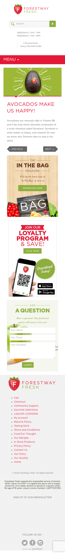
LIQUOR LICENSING (26, 414)
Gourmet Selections (26, 410)
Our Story (20, 454)
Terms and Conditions (27, 430)
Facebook (32, 543)
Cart (16, 398)
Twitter (25, 543)
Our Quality (21, 458)
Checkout (19, 402)
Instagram (40, 543)
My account (21, 418)
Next (49, 149)
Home (17, 462)
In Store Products (24, 442)
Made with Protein (32, 549)
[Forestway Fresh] (31, 9)
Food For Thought (25, 434)
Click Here (32, 251)
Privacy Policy (22, 446)
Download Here (32, 188)
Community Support (26, 406)
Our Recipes (21, 438)
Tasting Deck (21, 426)
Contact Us (20, 450)
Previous (16, 149)
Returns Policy (22, 422)
